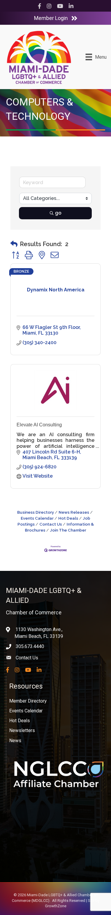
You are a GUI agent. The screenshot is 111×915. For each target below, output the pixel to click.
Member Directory (28, 701)
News (15, 740)
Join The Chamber (68, 530)
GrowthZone (55, 906)
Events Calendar (26, 711)
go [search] (58, 213)
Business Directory (35, 512)
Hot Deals (68, 518)
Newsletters (22, 730)
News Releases (74, 512)
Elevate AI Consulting (39, 424)
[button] (13, 244)
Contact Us (50, 524)
